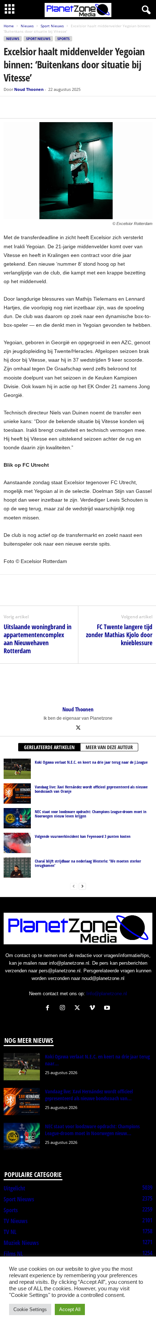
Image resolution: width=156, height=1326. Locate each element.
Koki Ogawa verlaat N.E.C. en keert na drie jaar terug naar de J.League (91, 762)
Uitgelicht (14, 1188)
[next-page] (82, 886)
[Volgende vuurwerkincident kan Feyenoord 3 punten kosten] (17, 843)
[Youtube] (108, 1008)
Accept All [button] (70, 1309)
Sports (63, 38)
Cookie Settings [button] (30, 1309)
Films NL (13, 1254)
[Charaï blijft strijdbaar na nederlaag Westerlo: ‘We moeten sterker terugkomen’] (17, 867)
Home (9, 25)
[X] (27, 107)
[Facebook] (11, 107)
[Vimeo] (93, 1008)
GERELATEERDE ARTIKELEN (49, 747)
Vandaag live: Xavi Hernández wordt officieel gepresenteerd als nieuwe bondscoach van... (89, 1095)
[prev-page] (73, 886)
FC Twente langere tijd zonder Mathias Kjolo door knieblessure (119, 635)
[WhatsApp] (44, 107)
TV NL (10, 1232)
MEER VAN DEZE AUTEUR (109, 747)
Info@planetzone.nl (106, 993)
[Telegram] (61, 107)
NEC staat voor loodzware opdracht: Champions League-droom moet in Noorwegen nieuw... (92, 1130)
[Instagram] (64, 1008)
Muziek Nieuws (21, 1243)
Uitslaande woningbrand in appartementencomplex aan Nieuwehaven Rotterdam (37, 639)
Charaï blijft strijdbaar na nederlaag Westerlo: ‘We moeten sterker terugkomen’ (88, 863)
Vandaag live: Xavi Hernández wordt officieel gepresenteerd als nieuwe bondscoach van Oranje (91, 789)
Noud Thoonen (29, 89)
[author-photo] (78, 684)
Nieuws (27, 25)
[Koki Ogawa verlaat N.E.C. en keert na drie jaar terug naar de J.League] (17, 769)
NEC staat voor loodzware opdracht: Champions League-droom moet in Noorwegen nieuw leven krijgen (91, 814)
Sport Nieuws (52, 25)
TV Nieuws (16, 1221)
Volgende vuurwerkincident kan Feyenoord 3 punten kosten (83, 836)
